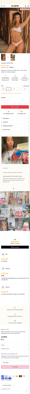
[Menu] (1, 6)
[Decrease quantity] (2, 100)
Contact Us (8, 380)
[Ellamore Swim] (15, 6)
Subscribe (15, 366)
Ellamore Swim (7, 389)
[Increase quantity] (8, 100)
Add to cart (15, 107)
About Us (3, 380)
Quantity (3, 97)
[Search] (4, 6)
